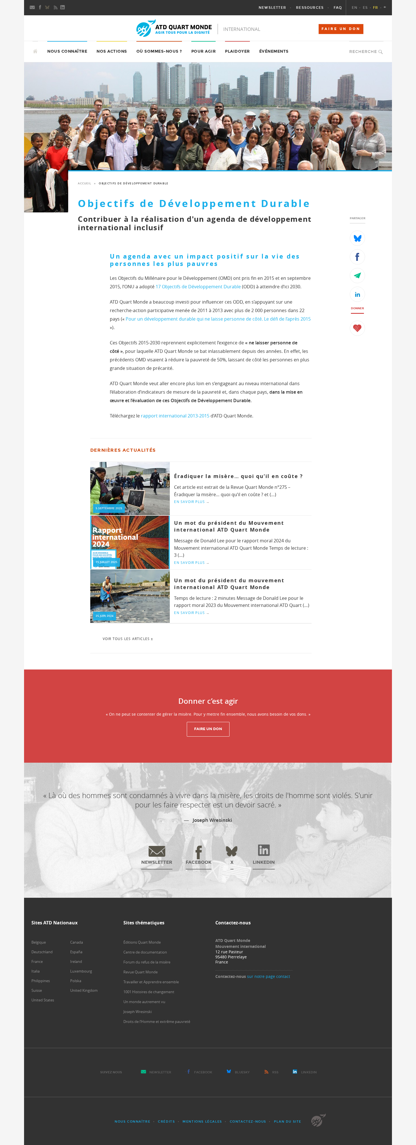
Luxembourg (81, 971)
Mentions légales (202, 1121)
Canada (76, 942)
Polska (75, 980)
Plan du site (287, 1121)
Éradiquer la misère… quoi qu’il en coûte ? (238, 476)
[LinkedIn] (63, 8)
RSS (275, 1072)
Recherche (363, 51)
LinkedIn (309, 1072)
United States (42, 1000)
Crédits (166, 1121)
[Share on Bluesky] (357, 238)
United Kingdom (84, 990)
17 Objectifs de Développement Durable (198, 286)
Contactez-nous (248, 1121)
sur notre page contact (268, 976)
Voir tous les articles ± (128, 638)
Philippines (40, 980)
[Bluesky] (48, 8)
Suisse (36, 990)
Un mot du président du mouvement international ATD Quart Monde (229, 583)
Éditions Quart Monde (142, 942)
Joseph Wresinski (137, 1011)
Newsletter (160, 1072)
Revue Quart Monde (140, 972)
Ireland (76, 961)
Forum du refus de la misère (146, 962)
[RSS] (55, 8)
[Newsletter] (32, 8)
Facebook (203, 1072)
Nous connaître (132, 1121)
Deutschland (42, 951)
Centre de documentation (145, 952)
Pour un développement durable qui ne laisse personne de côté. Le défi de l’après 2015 (218, 319)
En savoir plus (192, 501)
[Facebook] (40, 8)
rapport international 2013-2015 (174, 416)
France (37, 961)
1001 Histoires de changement (148, 991)
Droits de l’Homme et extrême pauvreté (156, 1021)
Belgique (38, 942)
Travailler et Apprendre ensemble (151, 981)
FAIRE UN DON (341, 29)
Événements (274, 51)
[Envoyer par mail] (357, 275)
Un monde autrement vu (144, 1001)
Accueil (84, 183)
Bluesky (242, 1072)
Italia (35, 971)
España (76, 951)
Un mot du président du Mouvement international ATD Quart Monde (229, 526)
